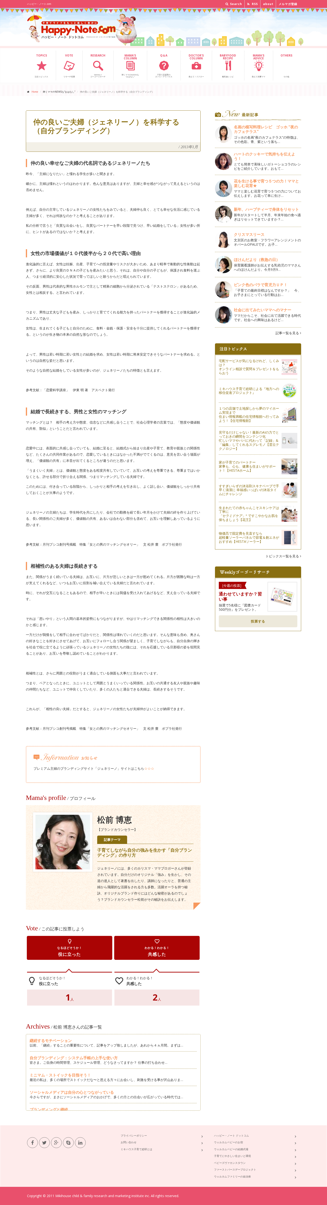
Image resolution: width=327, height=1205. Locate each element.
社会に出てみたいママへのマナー (262, 309)
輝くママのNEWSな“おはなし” (130, 65)
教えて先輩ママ (258, 65)
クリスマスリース (251, 234)
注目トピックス (41, 65)
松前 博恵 (114, 819)
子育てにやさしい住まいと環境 (232, 1156)
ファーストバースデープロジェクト (235, 1169)
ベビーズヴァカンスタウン (230, 1163)
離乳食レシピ (228, 65)
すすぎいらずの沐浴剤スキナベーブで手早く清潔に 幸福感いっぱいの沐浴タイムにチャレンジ (249, 490)
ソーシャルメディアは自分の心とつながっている (72, 1092)
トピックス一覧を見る (282, 556)
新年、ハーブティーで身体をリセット (266, 209)
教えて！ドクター (196, 65)
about (268, 4)
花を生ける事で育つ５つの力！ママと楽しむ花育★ (266, 183)
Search (235, 4)
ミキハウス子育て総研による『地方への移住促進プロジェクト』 (249, 390)
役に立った (69, 948)
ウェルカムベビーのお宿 (228, 1142)
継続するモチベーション (51, 1040)
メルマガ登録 (288, 4)
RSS (254, 4)
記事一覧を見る (288, 333)
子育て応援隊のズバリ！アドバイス (163, 65)
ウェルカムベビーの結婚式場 (231, 1149)
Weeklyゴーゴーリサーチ (98, 65)
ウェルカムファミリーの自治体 (232, 1176)
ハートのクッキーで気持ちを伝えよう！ (264, 156)
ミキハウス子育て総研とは (136, 1149)
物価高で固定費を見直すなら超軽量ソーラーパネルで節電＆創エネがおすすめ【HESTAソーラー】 (249, 537)
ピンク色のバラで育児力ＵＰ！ (261, 284)
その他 (286, 65)
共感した (157, 948)
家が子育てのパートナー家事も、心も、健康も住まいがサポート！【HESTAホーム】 (247, 466)
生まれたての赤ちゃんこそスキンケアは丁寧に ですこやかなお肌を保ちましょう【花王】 (249, 513)
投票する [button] (258, 621)
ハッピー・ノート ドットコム (231, 1135)
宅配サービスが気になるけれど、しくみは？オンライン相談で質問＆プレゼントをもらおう (249, 366)
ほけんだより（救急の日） (257, 259)
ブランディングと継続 (49, 1109)
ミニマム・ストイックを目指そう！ (60, 1075)
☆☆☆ (149, 768)
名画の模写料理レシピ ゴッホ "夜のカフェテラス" (266, 129)
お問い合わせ (128, 1142)
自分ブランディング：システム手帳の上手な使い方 (74, 1057)
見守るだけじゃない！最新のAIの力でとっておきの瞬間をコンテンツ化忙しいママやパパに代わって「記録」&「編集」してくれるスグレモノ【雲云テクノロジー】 (249, 440)
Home (35, 91)
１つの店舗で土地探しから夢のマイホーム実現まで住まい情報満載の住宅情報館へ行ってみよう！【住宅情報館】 (249, 414)
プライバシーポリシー (134, 1135)
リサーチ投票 (69, 65)
